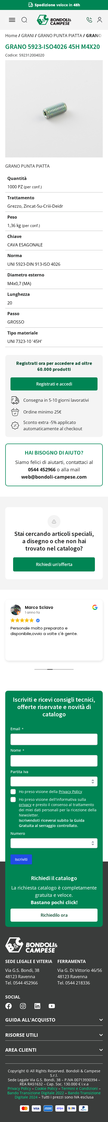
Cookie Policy (46, 1088)
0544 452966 (42, 469)
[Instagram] (23, 1006)
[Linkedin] (37, 1006)
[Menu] (12, 20)
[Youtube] (51, 1006)
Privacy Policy (70, 791)
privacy (25, 804)
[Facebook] (8, 1006)
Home (11, 35)
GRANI (27, 35)
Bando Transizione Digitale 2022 (35, 1092)
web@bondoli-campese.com (54, 477)
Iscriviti (21, 859)
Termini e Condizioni (79, 1088)
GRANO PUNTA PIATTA (60, 35)
